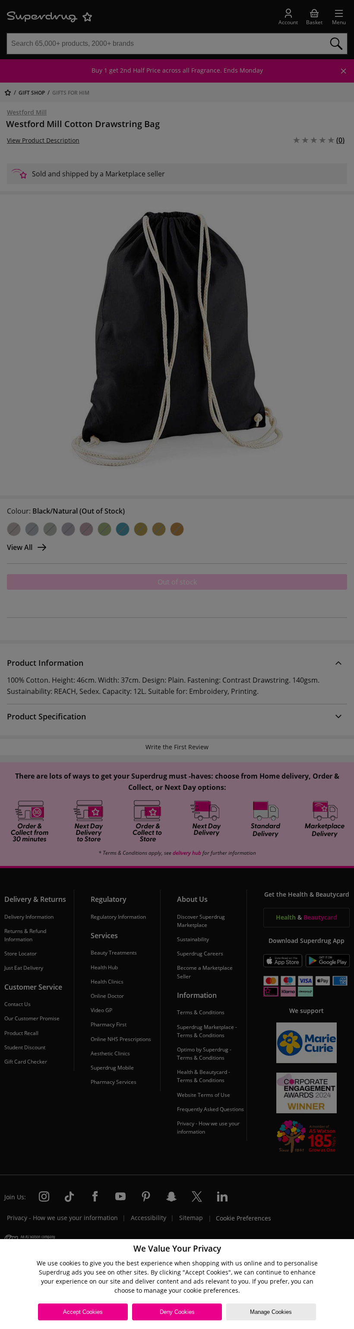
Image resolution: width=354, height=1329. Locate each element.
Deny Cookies (177, 1312)
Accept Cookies (83, 1312)
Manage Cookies (271, 1312)
